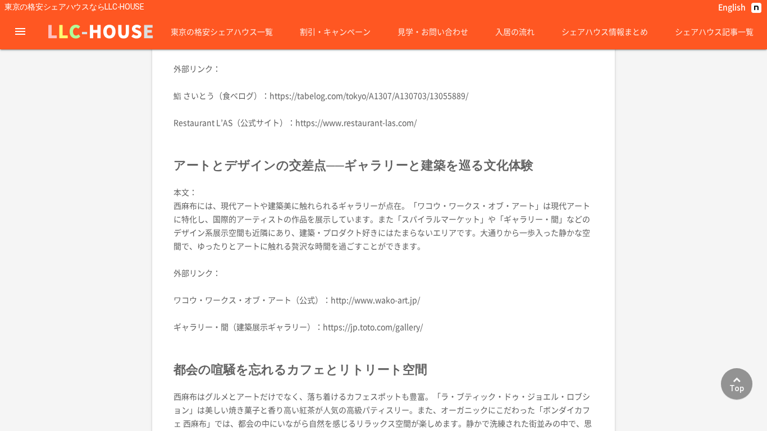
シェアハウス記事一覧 (714, 31)
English (732, 6)
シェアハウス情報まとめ (604, 31)
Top (736, 388)
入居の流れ (515, 31)
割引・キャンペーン (335, 31)
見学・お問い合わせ (433, 31)
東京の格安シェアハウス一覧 (222, 31)
